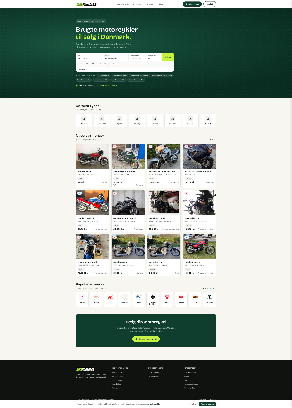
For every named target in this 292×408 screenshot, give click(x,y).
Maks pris (135, 55)
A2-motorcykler (118, 380)
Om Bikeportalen (190, 372)
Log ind (210, 4)
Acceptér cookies (207, 404)
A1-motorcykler (117, 376)
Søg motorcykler (123, 4)
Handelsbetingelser (191, 384)
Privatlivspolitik (189, 388)
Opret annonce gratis (148, 339)
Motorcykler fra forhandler (139, 75)
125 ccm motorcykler (120, 75)
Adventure (116, 388)
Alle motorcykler (118, 372)
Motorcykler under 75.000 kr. (162, 75)
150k (105, 64)
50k (87, 64)
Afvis (194, 404)
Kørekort (152, 55)
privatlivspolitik (154, 404)
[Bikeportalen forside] (86, 4)
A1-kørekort (137, 4)
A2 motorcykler (103, 75)
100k (99, 64)
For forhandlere (154, 376)
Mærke (80, 55)
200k (112, 64)
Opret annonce (153, 372)
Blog (161, 4)
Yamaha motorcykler (101, 80)
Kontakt (187, 376)
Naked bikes (116, 384)
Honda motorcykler (118, 80)
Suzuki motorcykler (83, 80)
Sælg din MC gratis (107, 85)
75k (93, 64)
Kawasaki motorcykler (136, 80)
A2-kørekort (150, 4)
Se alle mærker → (209, 288)
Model (107, 55)
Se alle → (212, 140)
